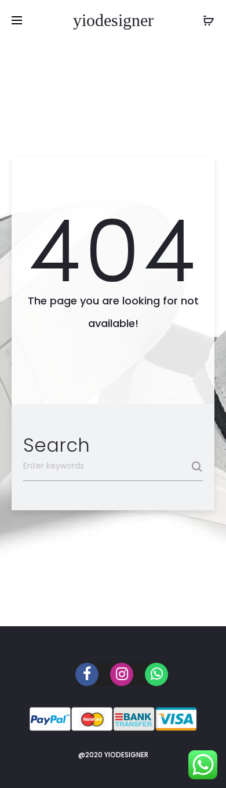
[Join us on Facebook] (87, 674)
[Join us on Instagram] (121, 674)
